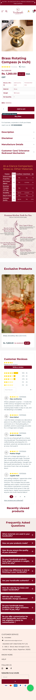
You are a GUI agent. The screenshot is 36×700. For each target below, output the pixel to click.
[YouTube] (7, 668)
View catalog (3, 11)
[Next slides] (31, 311)
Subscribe (15, 681)
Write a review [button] (18, 367)
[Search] (6, 11)
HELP (4, 659)
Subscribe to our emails (10, 673)
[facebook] (11, 668)
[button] (1, 2)
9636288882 (7, 637)
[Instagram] (2, 668)
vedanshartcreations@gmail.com (13, 640)
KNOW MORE (7, 655)
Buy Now (12, 115)
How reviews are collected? (13, 500)
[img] (14, 397)
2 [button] (15, 496)
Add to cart (21, 109)
